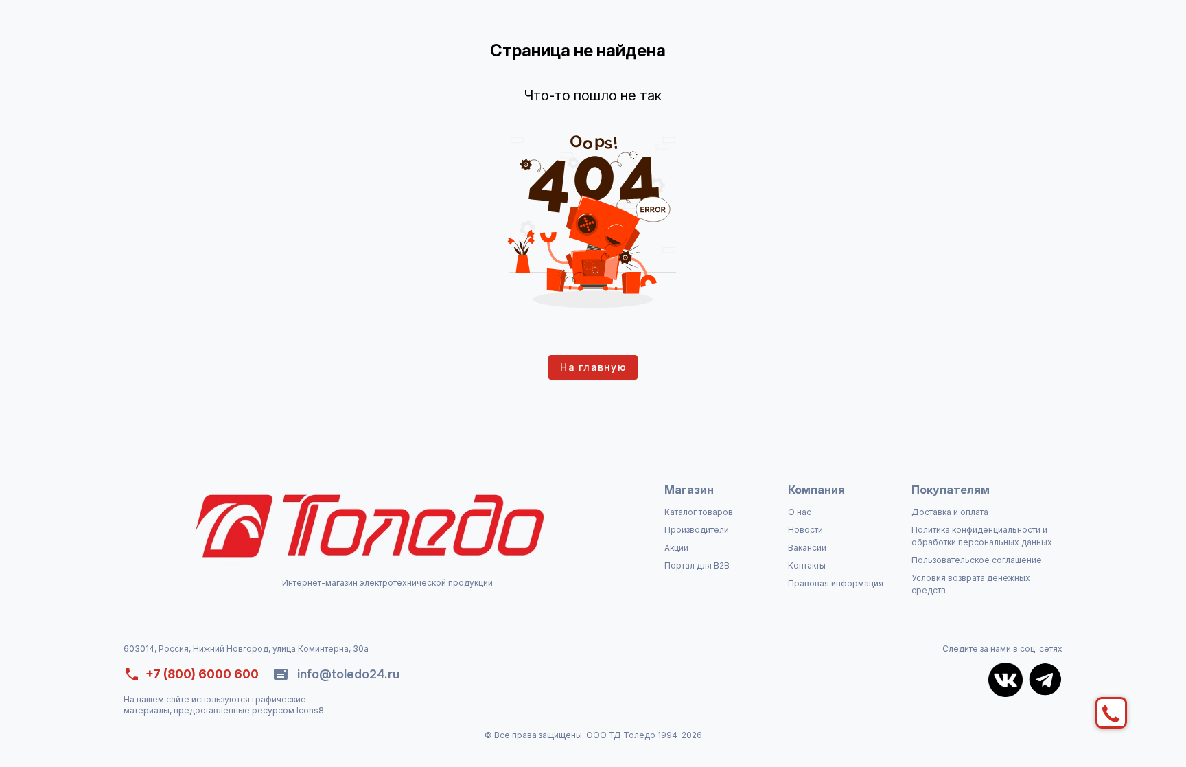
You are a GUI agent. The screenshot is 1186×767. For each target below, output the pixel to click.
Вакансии (807, 547)
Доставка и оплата (949, 512)
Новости (805, 530)
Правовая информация (835, 583)
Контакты (807, 565)
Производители (696, 530)
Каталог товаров (698, 512)
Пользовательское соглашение (976, 560)
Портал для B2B (697, 565)
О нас (799, 512)
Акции (676, 547)
